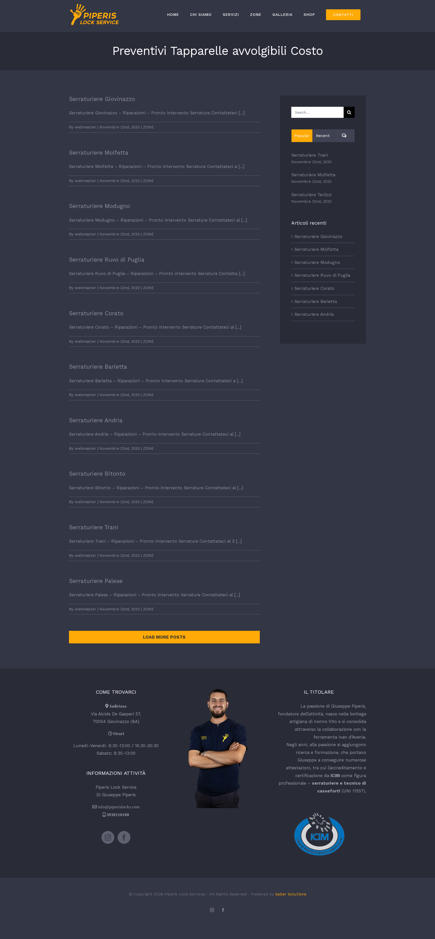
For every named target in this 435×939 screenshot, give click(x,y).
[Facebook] (124, 837)
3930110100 (117, 814)
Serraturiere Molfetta (98, 152)
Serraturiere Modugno (99, 206)
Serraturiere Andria (96, 420)
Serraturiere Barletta (98, 366)
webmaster (85, 127)
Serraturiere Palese (96, 581)
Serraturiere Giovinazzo (102, 99)
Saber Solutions (290, 894)
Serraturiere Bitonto (97, 473)
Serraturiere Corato (96, 313)
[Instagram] (107, 837)
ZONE (148, 127)
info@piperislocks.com (118, 807)
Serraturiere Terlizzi (311, 194)
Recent (323, 135)
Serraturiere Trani (93, 527)
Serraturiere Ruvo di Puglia (106, 259)
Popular (302, 135)
